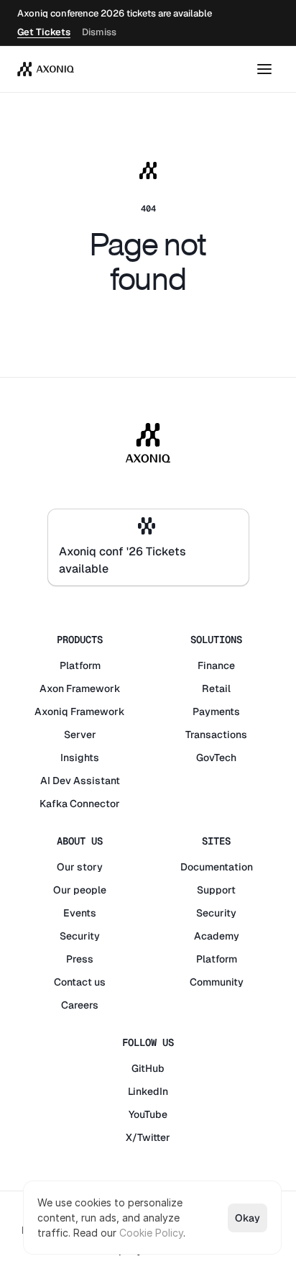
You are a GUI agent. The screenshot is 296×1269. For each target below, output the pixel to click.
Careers (79, 1005)
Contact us (80, 981)
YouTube (148, 1114)
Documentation (216, 866)
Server (80, 734)
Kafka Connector (80, 803)
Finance (216, 665)
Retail (216, 688)
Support (216, 889)
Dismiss (99, 32)
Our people (79, 889)
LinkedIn (148, 1091)
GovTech (216, 757)
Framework (93, 688)
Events (79, 912)
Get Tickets (43, 32)
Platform (80, 665)
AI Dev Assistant (80, 780)
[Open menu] (264, 69)
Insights (79, 757)
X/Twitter (148, 1137)
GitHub (148, 1068)
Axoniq (51, 711)
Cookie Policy (151, 1233)
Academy (216, 935)
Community (217, 981)
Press (79, 958)
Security (80, 935)
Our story (80, 866)
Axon (52, 688)
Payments (216, 711)
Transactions (216, 734)
